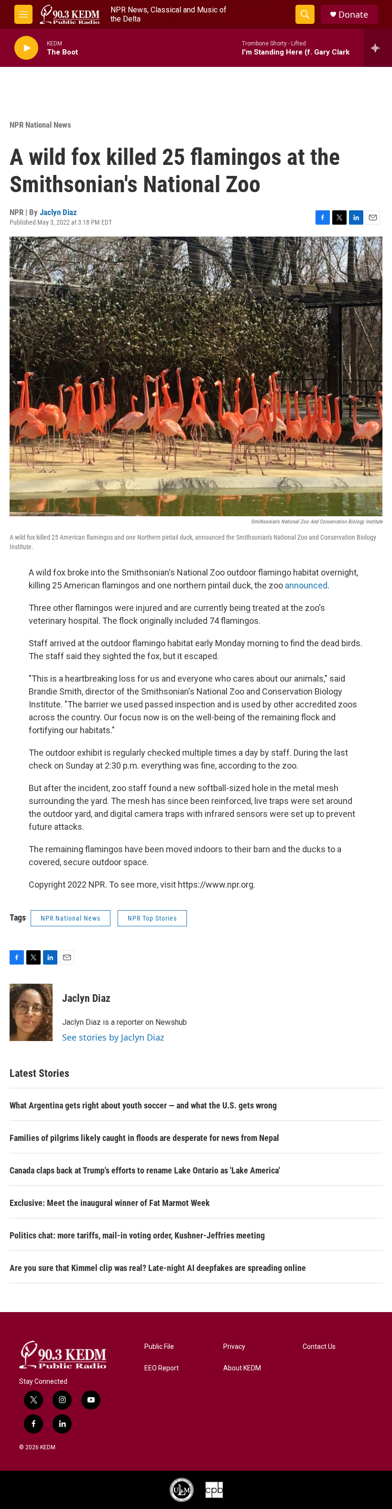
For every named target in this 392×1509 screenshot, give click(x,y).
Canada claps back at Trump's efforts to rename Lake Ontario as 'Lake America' (145, 1170)
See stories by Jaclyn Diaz (113, 1037)
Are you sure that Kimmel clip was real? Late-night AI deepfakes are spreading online (158, 1268)
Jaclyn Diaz (58, 212)
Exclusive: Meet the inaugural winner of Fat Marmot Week (110, 1203)
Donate (353, 15)
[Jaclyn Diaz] (31, 1012)
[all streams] (378, 48)
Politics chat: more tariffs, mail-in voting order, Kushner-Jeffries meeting (137, 1235)
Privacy (234, 1346)
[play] (26, 48)
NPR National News (40, 125)
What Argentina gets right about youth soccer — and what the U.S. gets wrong (143, 1105)
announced (306, 585)
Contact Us (319, 1346)
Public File (159, 1346)
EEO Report (161, 1368)
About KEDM (242, 1368)
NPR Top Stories (152, 918)
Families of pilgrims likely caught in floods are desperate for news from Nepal (144, 1138)
